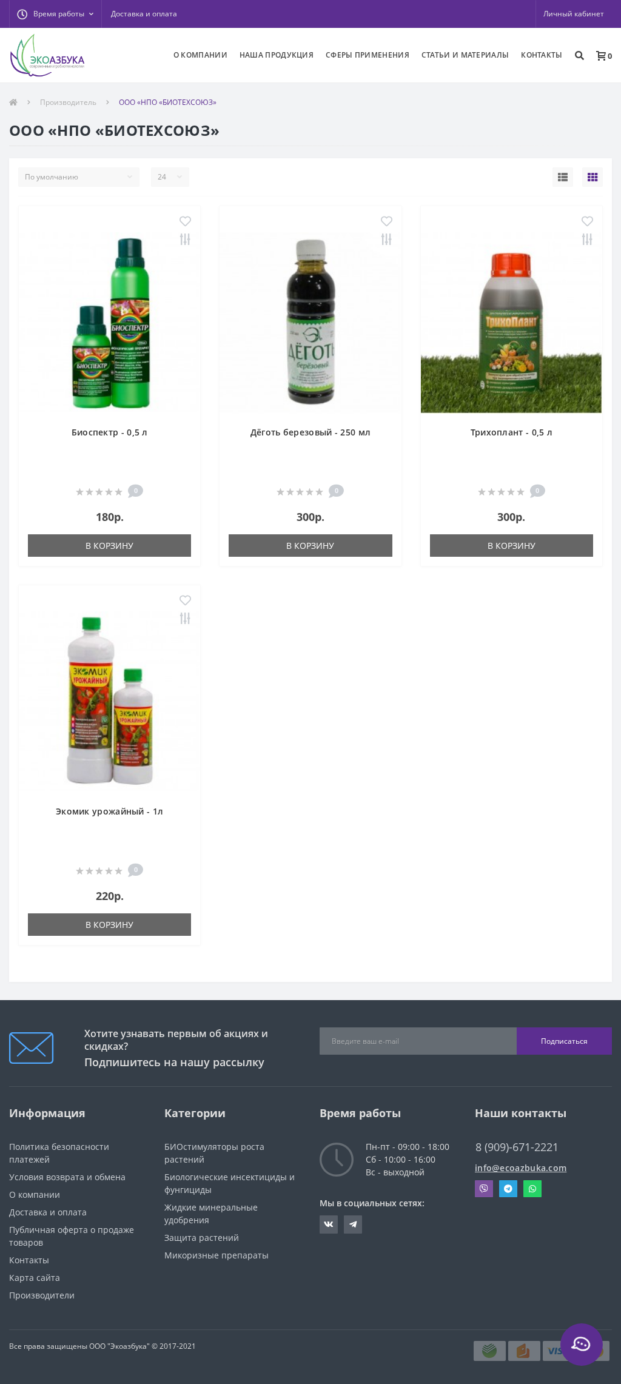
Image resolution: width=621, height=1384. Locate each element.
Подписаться (564, 1041)
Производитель (68, 102)
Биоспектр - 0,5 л (110, 432)
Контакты (29, 1260)
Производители (42, 1295)
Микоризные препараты (216, 1255)
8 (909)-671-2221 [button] (517, 1147)
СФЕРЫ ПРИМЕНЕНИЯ (367, 55)
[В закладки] (185, 222)
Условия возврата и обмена (67, 1177)
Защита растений (201, 1237)
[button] (55, 14)
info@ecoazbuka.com (520, 1168)
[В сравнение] (185, 240)
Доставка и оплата (144, 13)
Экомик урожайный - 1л (109, 811)
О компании (34, 1194)
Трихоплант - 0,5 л (511, 432)
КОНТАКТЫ (541, 55)
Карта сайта (34, 1277)
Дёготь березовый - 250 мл (310, 432)
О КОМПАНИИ (200, 55)
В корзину (109, 545)
